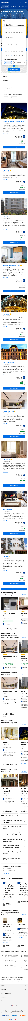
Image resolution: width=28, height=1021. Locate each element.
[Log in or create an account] (21, 2)
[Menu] (26, 2)
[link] (5, 84)
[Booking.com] (5, 2)
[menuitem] (5, 6)
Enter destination (9, 20)
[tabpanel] (14, 48)
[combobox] (14, 21)
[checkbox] (22, 40)
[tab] (8, 29)
